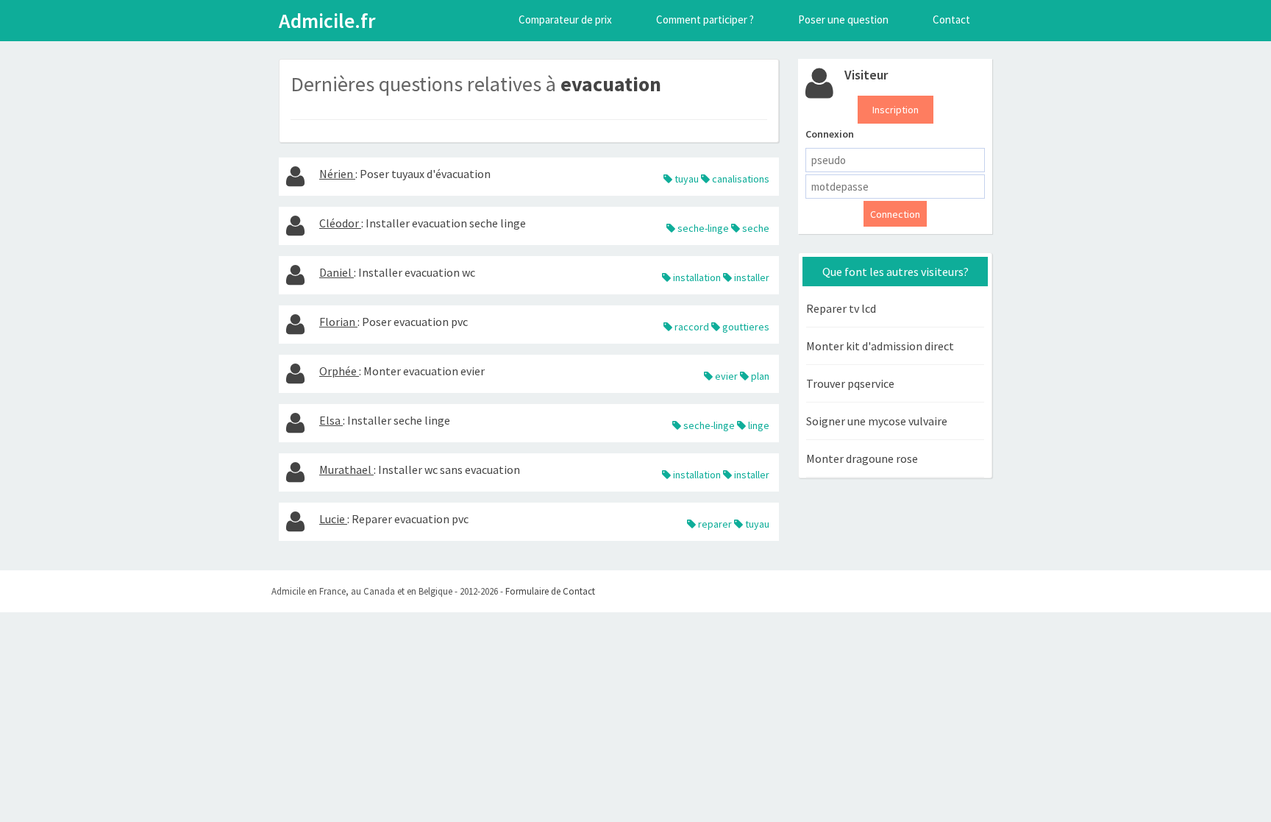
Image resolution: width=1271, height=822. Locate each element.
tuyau (685, 178)
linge (757, 425)
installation (696, 277)
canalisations (739, 178)
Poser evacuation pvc (415, 321)
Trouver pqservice (850, 383)
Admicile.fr (327, 20)
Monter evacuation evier (424, 371)
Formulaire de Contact (550, 591)
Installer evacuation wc (416, 272)
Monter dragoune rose (862, 458)
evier (725, 376)
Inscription (895, 109)
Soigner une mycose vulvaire (876, 421)
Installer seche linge (398, 420)
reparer (714, 524)
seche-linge (702, 228)
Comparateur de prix (565, 19)
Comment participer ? (705, 19)
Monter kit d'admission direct (880, 346)
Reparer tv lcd (841, 308)
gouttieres (744, 326)
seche (754, 228)
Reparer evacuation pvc (410, 518)
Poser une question (843, 19)
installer (750, 277)
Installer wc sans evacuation (449, 469)
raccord (690, 326)
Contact (951, 19)
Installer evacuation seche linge (446, 223)
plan (759, 376)
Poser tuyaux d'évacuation (425, 173)
